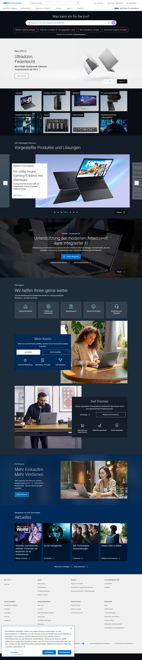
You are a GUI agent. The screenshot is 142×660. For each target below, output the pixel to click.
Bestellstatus (42, 587)
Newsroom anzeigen (62, 567)
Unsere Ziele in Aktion (111, 545)
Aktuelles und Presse (44, 620)
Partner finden (75, 605)
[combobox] (54, 3)
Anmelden (28, 352)
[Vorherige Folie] (106, 81)
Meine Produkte (43, 595)
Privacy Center (109, 620)
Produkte (7, 609)
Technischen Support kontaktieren (82, 587)
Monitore (76, 93)
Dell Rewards (108, 609)
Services (6, 616)
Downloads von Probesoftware (114, 628)
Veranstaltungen (109, 613)
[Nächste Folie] (114, 81)
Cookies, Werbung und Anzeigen (99, 643)
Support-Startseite (77, 583)
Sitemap (6, 584)
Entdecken (48, 558)
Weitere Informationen (59, 263)
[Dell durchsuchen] (78, 3)
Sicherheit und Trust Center (113, 624)
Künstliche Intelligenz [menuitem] (10, 8)
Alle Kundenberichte (81, 263)
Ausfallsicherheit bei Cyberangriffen (108, 116)
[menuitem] (26, 8)
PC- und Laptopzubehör (110, 93)
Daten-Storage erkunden (22, 196)
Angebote (7, 620)
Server (46, 115)
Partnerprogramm (77, 613)
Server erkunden (19, 193)
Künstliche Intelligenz (23, 115)
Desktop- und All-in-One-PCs (54, 93)
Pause (121, 81)
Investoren (41, 616)
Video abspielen (73, 256)
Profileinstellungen (44, 591)
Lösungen (7, 613)
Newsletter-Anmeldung (111, 616)
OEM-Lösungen (76, 609)
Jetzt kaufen (21, 76)
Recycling (41, 624)
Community (108, 583)
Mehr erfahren (22, 494)
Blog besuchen (79, 567)
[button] (99, 3)
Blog (105, 605)
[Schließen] (71, 628)
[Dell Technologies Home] (12, 3)
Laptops (19, 93)
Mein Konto (41, 583)
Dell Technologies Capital (46, 613)
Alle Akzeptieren (64, 652)
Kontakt (107, 587)
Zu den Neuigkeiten (53, 545)
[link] (110, 3)
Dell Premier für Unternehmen (129, 8)
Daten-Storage (78, 115)
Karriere (40, 609)
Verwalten (13, 652)
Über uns (40, 605)
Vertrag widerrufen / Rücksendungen (83, 591)
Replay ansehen (21, 558)
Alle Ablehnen (49, 652)
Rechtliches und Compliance (124, 643)
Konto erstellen (55, 352)
